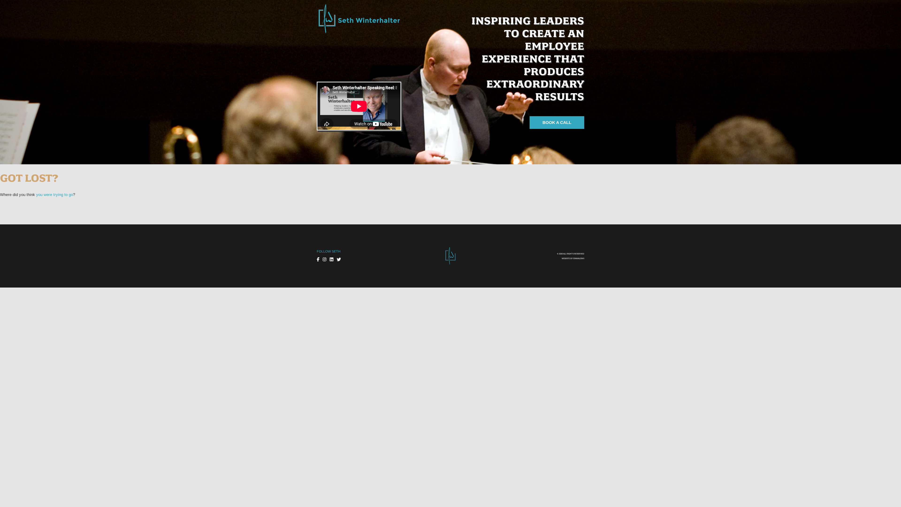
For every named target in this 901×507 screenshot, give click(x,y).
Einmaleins (578, 258)
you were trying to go (54, 194)
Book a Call (556, 122)
